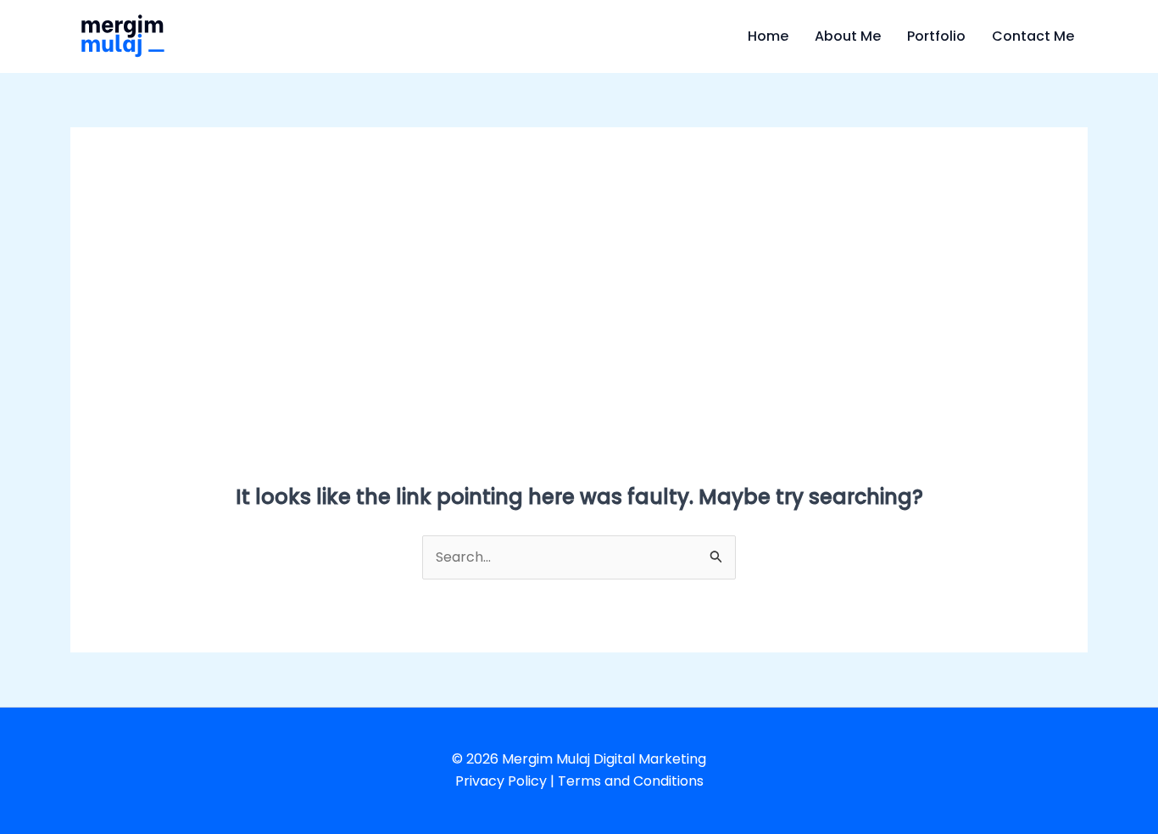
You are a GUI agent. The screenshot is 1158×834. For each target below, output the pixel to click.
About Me (848, 36)
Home (768, 36)
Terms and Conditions (631, 781)
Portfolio (936, 36)
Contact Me (1033, 36)
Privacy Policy (501, 781)
